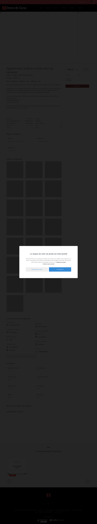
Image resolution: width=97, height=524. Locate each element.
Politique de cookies (61, 262)
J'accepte (60, 269)
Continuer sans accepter (48, 263)
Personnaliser (37, 269)
